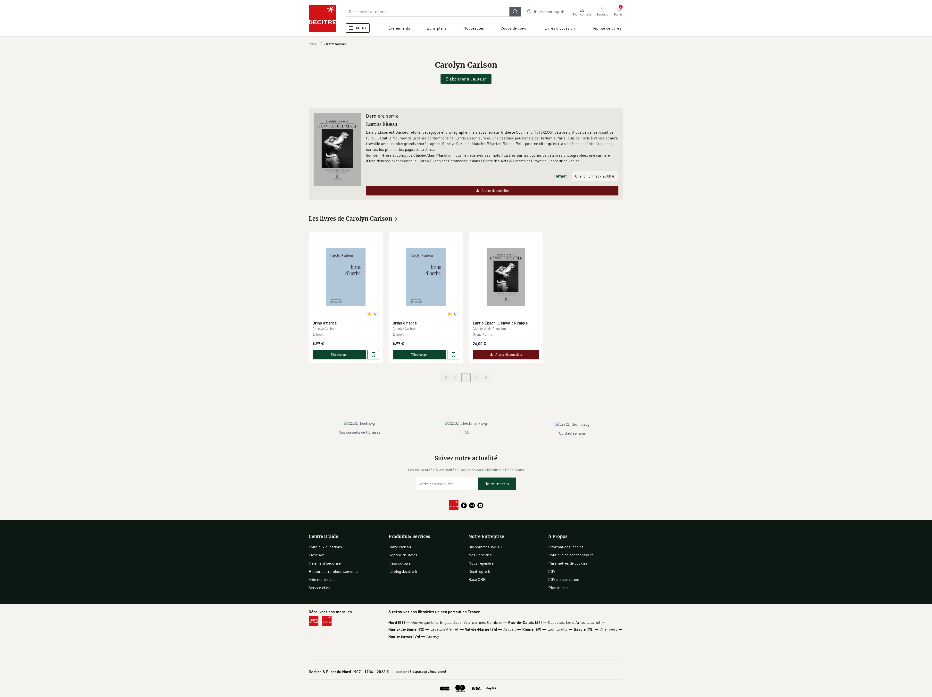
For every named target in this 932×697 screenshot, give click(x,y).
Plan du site (558, 587)
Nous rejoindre (481, 563)
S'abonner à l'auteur (466, 78)
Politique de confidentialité (571, 554)
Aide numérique (322, 579)
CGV (551, 571)
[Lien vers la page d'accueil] (322, 18)
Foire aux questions (325, 546)
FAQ (466, 432)
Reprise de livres (403, 554)
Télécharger (339, 354)
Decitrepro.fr (479, 571)
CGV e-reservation (563, 579)
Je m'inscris (497, 483)
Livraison (316, 554)
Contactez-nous (572, 433)
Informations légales (565, 546)
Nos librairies (480, 554)
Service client (320, 587)
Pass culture (400, 563)
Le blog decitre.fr (403, 571)
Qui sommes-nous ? (485, 546)
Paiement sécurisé (325, 563)
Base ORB (477, 579)
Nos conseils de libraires (359, 432)
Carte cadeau (400, 546)
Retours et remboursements (333, 571)
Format (560, 176)
